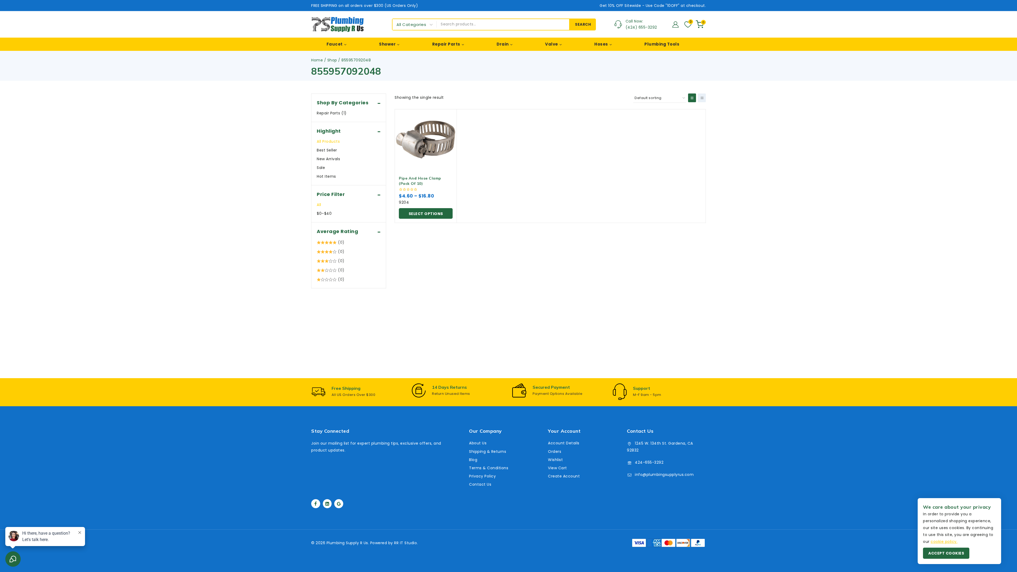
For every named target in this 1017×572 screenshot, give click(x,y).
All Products (328, 141)
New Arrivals (328, 159)
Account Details (563, 443)
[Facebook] (315, 503)
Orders (554, 451)
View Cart (557, 468)
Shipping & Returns (487, 451)
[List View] (702, 97)
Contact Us (480, 484)
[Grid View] (692, 97)
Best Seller (327, 150)
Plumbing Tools (661, 44)
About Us (478, 443)
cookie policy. (944, 541)
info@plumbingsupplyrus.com (664, 474)
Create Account (564, 476)
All (319, 204)
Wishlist (555, 459)
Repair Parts (332, 113)
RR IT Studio (405, 543)
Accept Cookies (946, 553)
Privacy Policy (482, 476)
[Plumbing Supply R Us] (337, 24)
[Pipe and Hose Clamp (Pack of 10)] (426, 140)
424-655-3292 (649, 462)
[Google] (338, 503)
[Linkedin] (327, 503)
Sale (321, 167)
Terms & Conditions (488, 468)
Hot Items (326, 176)
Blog (473, 459)
